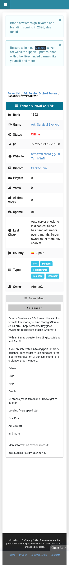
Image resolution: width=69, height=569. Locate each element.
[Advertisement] (34, 78)
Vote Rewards (40, 270)
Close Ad (57, 548)
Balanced (38, 276)
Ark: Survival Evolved (45, 124)
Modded (46, 263)
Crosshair (53, 276)
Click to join (39, 168)
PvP (35, 263)
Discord (40, 48)
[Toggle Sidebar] (5, 4)
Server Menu (36, 298)
